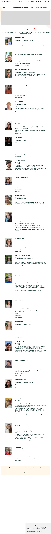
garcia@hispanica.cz (18, 173)
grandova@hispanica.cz (18, 317)
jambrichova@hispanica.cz (19, 234)
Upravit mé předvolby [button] (38, 531)
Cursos (19, 1)
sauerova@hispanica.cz (18, 337)
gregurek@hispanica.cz (18, 65)
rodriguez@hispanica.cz (18, 97)
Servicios (24, 1)
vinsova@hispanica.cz (18, 156)
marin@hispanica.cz (18, 394)
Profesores (37, 1)
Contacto (42, 1)
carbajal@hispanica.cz (18, 191)
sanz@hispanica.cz (18, 443)
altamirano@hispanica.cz (19, 375)
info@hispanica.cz (26, 472)
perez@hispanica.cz (18, 133)
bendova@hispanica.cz (18, 460)
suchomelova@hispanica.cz (19, 117)
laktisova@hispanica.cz (18, 419)
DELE (28, 1)
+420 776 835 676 (26, 65)
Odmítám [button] (33, 531)
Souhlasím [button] (29, 531)
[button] (21, 1)
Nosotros (32, 1)
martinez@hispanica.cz (18, 251)
